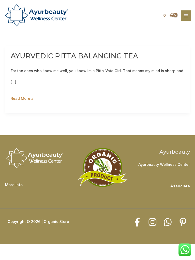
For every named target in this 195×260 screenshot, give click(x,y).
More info (14, 185)
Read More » (22, 97)
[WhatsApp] (167, 222)
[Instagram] (152, 222)
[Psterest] (182, 222)
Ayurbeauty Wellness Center (164, 164)
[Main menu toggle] (186, 15)
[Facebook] (137, 222)
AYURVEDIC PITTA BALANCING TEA (74, 56)
